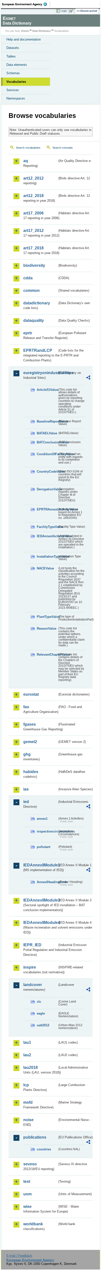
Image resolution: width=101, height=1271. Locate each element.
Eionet (25, 30)
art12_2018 (33, 196)
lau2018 (30, 1067)
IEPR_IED (32, 945)
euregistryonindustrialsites (40, 373)
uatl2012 (43, 1025)
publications (34, 1137)
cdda (28, 278)
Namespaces (15, 98)
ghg (27, 754)
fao (26, 707)
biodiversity (34, 265)
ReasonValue (46, 628)
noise (28, 1120)
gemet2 (30, 742)
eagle (41, 1013)
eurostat (31, 694)
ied (26, 802)
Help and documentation (23, 39)
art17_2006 (33, 213)
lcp (26, 1085)
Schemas (13, 73)
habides (30, 772)
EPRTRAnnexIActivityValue (47, 509)
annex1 (42, 818)
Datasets (12, 48)
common (31, 290)
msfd (28, 1102)
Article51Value (47, 390)
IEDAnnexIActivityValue (47, 536)
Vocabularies (16, 82)
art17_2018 (33, 248)
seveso (30, 1164)
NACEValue (45, 568)
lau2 (27, 1055)
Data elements (16, 65)
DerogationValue (47, 489)
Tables (11, 56)
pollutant (43, 847)
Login (64, 10)
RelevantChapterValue (47, 654)
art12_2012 (33, 178)
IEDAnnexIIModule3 (40, 900)
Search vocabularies (28, 147)
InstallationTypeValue (47, 556)
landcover (32, 985)
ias (26, 789)
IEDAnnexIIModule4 (40, 922)
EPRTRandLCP (37, 350)
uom (27, 1194)
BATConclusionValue (47, 442)
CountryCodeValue (47, 471)
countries (44, 1149)
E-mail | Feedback (19, 1255)
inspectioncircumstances (47, 831)
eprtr (27, 333)
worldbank (33, 1224)
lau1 (27, 1042)
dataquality (33, 320)
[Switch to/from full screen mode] (72, 11)
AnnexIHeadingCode (47, 882)
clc (39, 1001)
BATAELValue (47, 433)
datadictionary (36, 303)
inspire (29, 967)
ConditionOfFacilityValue (47, 454)
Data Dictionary (41, 30)
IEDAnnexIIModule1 (40, 865)
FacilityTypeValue (47, 527)
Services (12, 90)
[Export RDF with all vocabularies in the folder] (88, 378)
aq (25, 161)
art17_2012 (33, 230)
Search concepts (62, 147)
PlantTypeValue (47, 617)
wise (27, 1206)
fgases (29, 724)
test (26, 1181)
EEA (26, 4)
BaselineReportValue (47, 421)
